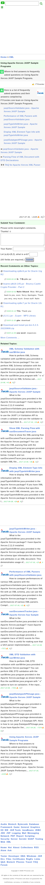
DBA (23, 856)
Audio (4, 824)
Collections (27, 847)
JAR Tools (15, 830)
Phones (20, 862)
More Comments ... (10, 338)
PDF (13, 836)
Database (34, 824)
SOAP (31, 839)
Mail (24, 833)
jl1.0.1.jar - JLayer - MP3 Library (19, 316)
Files (8, 859)
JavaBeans (28, 830)
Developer (13, 856)
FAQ (35, 862)
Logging (16, 833)
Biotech (12, 824)
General (25, 827)
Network (5, 836)
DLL (3, 859)
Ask (10, 850)
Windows (31, 856)
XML (11, 57)
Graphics (35, 827)
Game (17, 827)
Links (37, 859)
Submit (29, 260)
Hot (10, 847)
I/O (2, 830)
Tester (4, 856)
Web (3, 842)
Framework (6, 827)
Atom (3, 850)
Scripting (30, 836)
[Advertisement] (22, 32)
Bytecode (23, 824)
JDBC (38, 830)
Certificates (19, 859)
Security (5, 839)
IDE (6, 830)
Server (14, 839)
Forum (4, 865)
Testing (39, 839)
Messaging (33, 833)
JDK (3, 833)
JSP (8, 833)
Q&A (3, 862)
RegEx (29, 859)
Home (4, 57)
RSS (36, 847)
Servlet (22, 839)
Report (20, 836)
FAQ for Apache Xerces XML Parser (22, 165)
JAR (40, 856)
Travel (29, 862)
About (16, 847)
